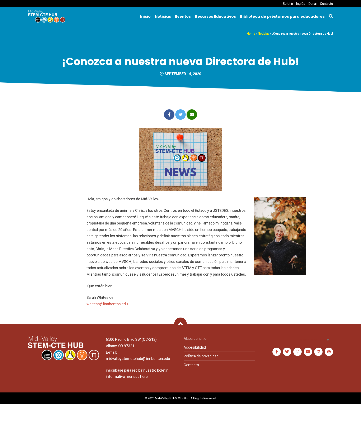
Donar (312, 4)
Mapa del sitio (195, 338)
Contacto (326, 4)
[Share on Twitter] (180, 114)
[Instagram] (297, 352)
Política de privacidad (201, 356)
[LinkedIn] (318, 352)
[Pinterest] (329, 352)
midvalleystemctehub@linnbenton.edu (138, 358)
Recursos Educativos (215, 16)
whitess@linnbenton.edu (107, 304)
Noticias (163, 16)
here (144, 376)
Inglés (300, 4)
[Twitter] (287, 352)
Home (251, 33)
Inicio (145, 16)
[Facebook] (276, 352)
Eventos (183, 16)
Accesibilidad (195, 347)
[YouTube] (308, 352)
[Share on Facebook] (169, 114)
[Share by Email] (192, 114)
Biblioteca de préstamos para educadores (282, 16)
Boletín (288, 4)
